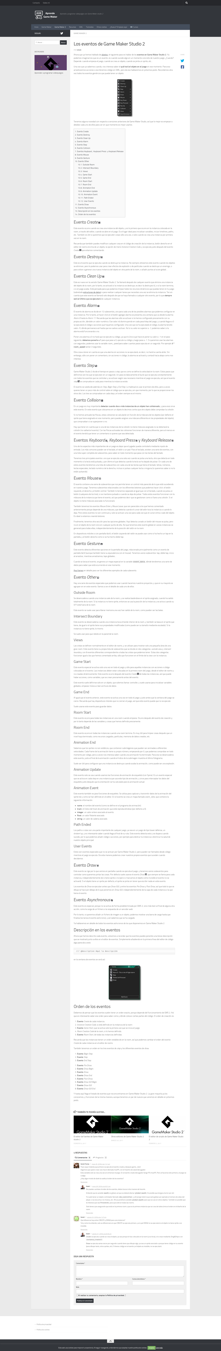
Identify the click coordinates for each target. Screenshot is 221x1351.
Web (77, 1287)
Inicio (36, 27)
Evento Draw (82, 204)
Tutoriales (89, 27)
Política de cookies (43, 1330)
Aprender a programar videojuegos (49, 73)
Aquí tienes (78, 570)
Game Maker (46, 27)
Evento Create (82, 131)
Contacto (36, 3)
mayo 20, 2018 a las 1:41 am (101, 1164)
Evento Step (81, 145)
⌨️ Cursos (134, 27)
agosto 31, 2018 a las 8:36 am (101, 1234)
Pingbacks (101, 1157)
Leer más (159, 1348)
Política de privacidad (115, 1295)
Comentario (80, 1263)
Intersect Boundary (88, 168)
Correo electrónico (139, 1279)
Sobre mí (46, 3)
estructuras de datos (92, 292)
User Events (86, 201)
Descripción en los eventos (87, 211)
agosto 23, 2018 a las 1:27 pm (96, 1217)
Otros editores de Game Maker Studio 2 (127, 1136)
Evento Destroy (82, 135)
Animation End (86, 188)
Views (83, 171)
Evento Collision (83, 148)
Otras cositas (102, 27)
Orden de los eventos (85, 214)
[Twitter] (61, 33)
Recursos (72, 27)
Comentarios (83, 1157)
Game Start (85, 174)
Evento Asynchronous (85, 208)
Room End (84, 184)
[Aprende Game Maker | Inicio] (46, 15)
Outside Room (86, 164)
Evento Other (82, 161)
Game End (84, 178)
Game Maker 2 (60, 27)
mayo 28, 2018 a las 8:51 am (101, 1186)
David (79, 50)
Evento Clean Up (83, 138)
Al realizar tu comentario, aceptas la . (102, 1295)
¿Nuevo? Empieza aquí (118, 27)
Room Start (85, 181)
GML (81, 27)
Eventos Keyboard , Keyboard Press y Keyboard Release (99, 151)
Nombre (79, 1279)
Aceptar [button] (151, 1348)
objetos (105, 54)
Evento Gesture (82, 158)
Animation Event (87, 194)
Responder (84, 1182)
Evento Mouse (82, 155)
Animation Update (88, 191)
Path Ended (85, 198)
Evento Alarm (82, 141)
